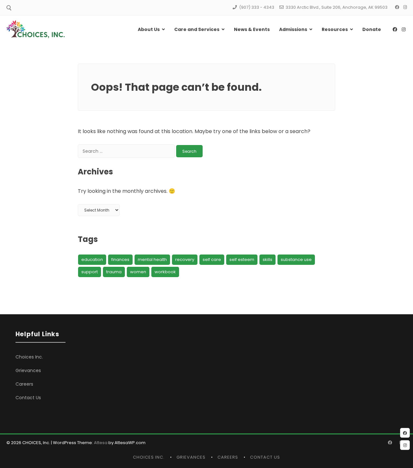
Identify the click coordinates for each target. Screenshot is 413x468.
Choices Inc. (29, 357)
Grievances (28, 370)
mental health (152, 259)
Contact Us (28, 397)
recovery (184, 259)
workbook (165, 272)
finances (120, 259)
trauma (114, 272)
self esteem (241, 259)
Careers (24, 384)
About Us (149, 29)
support (89, 272)
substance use (296, 259)
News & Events (252, 29)
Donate (371, 29)
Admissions (293, 29)
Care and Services (196, 29)
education (92, 259)
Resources (335, 29)
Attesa (100, 443)
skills (267, 259)
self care (212, 259)
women (138, 272)
